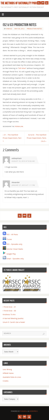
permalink (19, 126)
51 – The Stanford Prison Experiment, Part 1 (12, 138)
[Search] (43, 334)
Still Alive (22, 68)
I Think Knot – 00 (9, 311)
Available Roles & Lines (12, 377)
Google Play (11, 254)
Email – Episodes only (15, 258)
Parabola (23, 411)
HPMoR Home (8, 373)
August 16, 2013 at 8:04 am (23, 161)
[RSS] (39, 2)
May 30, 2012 (19, 29)
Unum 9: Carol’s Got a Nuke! (14, 322)
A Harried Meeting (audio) (13, 318)
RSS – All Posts (12, 234)
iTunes (9, 239)
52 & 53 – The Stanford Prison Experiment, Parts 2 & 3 (36, 138)
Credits (5, 381)
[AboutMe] (46, 2)
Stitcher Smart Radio (14, 249)
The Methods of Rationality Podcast (21, 3)
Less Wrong (7, 369)
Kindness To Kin (9, 314)
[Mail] (42, 2)
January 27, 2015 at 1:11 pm (23, 185)
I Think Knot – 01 (9, 307)
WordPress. (33, 411)
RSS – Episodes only (14, 244)
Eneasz (9, 29)
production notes (34, 29)
